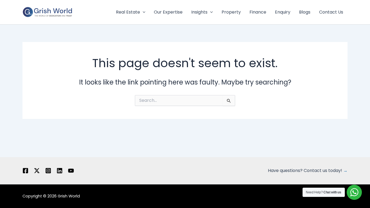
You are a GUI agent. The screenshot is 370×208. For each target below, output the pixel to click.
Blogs (304, 12)
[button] (142, 12)
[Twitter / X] (37, 171)
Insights (199, 12)
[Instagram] (48, 171)
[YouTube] (71, 171)
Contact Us (331, 12)
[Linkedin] (60, 171)
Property (231, 12)
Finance (257, 12)
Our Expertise (168, 12)
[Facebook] (25, 171)
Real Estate (128, 12)
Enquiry (282, 12)
